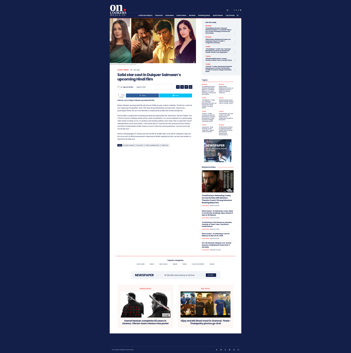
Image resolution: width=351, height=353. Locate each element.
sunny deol (164, 145)
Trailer (207, 46)
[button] (227, 10)
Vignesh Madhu (128, 87)
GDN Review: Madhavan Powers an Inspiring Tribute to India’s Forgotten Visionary (218, 41)
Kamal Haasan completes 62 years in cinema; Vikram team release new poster (145, 322)
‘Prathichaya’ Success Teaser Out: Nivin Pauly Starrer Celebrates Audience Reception (226, 117)
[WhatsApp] (190, 87)
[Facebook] (234, 10)
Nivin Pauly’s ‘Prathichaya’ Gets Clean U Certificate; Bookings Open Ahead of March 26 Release (217, 213)
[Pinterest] (186, 87)
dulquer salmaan (128, 145)
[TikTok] (225, 350)
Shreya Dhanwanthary (152, 145)
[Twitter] (238, 10)
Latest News (123, 70)
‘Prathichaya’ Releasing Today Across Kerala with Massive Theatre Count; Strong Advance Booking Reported (217, 199)
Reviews (208, 25)
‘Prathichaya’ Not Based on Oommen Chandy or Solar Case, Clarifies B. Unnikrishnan (217, 224)
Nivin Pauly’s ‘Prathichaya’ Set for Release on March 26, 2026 (216, 235)
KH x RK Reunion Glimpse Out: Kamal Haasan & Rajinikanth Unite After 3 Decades (216, 245)
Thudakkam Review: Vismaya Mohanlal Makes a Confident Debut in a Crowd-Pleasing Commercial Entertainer (218, 30)
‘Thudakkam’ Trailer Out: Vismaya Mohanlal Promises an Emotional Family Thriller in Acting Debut (218, 50)
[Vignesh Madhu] (119, 87)
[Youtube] (240, 10)
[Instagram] (236, 10)
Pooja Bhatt (140, 145)
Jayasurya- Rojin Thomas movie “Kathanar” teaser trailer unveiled (208, 129)
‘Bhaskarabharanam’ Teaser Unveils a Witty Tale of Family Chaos (218, 59)
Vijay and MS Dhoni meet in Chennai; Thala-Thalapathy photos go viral (206, 322)
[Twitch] (229, 350)
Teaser (208, 56)
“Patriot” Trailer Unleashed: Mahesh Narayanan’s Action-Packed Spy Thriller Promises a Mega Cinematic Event (218, 69)
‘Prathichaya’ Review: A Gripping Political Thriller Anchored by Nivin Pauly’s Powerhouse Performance (226, 131)
